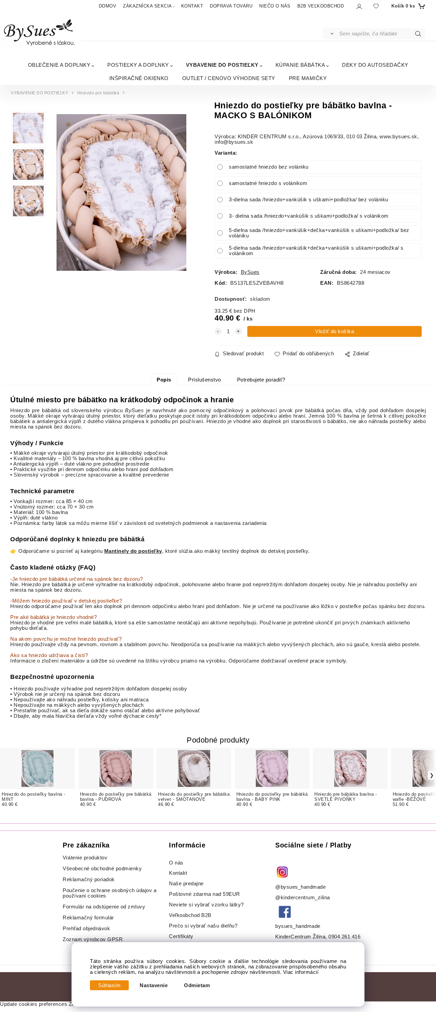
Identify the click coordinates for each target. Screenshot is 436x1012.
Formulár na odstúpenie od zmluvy (104, 906)
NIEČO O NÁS (275, 6)
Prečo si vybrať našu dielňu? (203, 926)
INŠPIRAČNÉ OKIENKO (139, 78)
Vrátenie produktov (85, 857)
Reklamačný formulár (88, 917)
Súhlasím (109, 985)
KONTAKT (192, 6)
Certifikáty (181, 936)
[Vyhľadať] (330, 33)
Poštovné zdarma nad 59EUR (204, 894)
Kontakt (179, 873)
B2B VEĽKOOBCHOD (320, 6)
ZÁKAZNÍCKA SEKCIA (147, 6)
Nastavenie (154, 985)
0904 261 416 (344, 936)
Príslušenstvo (204, 380)
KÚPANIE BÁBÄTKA (300, 65)
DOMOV (107, 6)
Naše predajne (186, 883)
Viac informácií (301, 972)
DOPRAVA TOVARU (231, 6)
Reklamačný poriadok (89, 879)
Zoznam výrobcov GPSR (93, 939)
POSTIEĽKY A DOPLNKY (138, 65)
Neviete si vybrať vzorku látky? (206, 904)
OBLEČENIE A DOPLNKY (59, 65)
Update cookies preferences (33, 1004)
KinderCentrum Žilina (300, 936)
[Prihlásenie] (358, 6)
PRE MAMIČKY (308, 78)
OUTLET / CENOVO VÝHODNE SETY (228, 78)
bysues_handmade (298, 926)
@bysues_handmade (300, 887)
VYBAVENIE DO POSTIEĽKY (222, 65)
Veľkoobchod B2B (190, 915)
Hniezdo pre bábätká (98, 93)
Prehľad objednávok (86, 928)
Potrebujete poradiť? (261, 380)
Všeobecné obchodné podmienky (102, 868)
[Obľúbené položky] (376, 6)
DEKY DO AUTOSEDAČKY (375, 65)
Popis (164, 380)
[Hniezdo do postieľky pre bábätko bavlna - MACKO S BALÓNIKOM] (121, 192)
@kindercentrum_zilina (303, 897)
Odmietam (197, 985)
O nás (176, 863)
